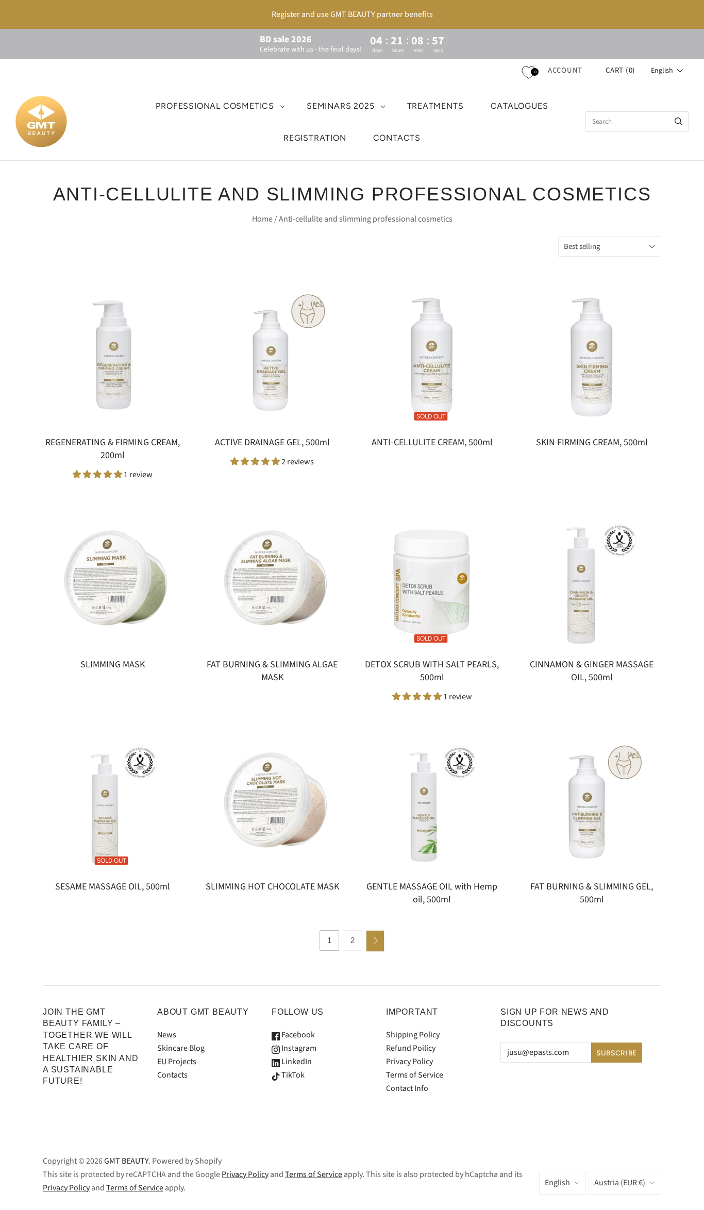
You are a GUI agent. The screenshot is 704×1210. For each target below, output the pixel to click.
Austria (619, 1182)
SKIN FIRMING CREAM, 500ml (592, 442)
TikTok (292, 1075)
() (620, 70)
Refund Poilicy (410, 1048)
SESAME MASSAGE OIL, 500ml (112, 886)
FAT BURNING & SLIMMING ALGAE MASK (272, 671)
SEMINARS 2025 (340, 106)
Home (262, 219)
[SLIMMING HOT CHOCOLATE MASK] (272, 801)
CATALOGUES (519, 106)
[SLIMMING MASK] (112, 579)
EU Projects (176, 1061)
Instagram (298, 1048)
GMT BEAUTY (126, 1161)
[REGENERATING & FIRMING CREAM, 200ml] (112, 357)
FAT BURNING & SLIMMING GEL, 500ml (591, 893)
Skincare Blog (181, 1048)
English (557, 1182)
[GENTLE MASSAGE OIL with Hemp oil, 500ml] (431, 801)
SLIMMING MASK (112, 664)
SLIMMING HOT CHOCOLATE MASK (272, 886)
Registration (314, 138)
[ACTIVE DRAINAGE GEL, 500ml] (272, 357)
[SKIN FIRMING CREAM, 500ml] (591, 357)
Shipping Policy (413, 1034)
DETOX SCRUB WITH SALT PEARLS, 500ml (432, 671)
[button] (667, 70)
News (166, 1034)
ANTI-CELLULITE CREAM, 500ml (432, 442)
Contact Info (407, 1088)
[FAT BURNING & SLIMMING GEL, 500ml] (591, 801)
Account (565, 70)
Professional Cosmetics (215, 106)
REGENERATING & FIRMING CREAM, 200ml (112, 449)
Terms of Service (414, 1075)
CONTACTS (397, 138)
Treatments (435, 106)
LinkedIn (296, 1061)
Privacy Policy (409, 1061)
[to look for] (678, 121)
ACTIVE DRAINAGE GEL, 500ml (272, 442)
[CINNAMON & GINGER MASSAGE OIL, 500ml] (591, 579)
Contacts (172, 1075)
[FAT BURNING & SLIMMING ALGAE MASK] (272, 579)
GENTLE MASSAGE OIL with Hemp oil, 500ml (431, 893)
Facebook (297, 1034)
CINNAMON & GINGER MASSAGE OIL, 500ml (591, 671)
